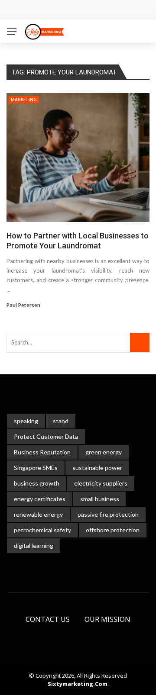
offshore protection (113, 530)
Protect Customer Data (46, 436)
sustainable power (97, 467)
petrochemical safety (42, 530)
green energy (103, 452)
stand (60, 421)
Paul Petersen (23, 305)
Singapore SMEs (36, 467)
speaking (26, 421)
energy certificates (39, 498)
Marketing (24, 100)
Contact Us (48, 619)
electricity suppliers (100, 483)
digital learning (33, 545)
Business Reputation (42, 452)
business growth (36, 483)
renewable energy (38, 514)
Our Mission (107, 619)
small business (99, 498)
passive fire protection (108, 514)
